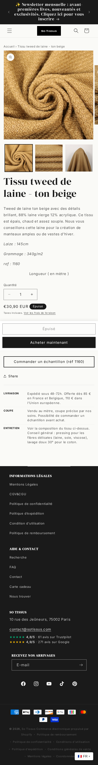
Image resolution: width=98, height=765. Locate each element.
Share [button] (13, 376)
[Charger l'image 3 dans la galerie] (79, 158)
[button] (9, 31)
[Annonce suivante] (89, 12)
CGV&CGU (18, 494)
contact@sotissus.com (30, 629)
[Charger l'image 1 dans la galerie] (19, 158)
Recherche (18, 557)
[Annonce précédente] (9, 12)
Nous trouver (20, 596)
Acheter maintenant (49, 342)
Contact (16, 577)
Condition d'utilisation (27, 523)
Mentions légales (40, 756)
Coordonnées (65, 756)
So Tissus (29, 729)
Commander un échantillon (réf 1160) (49, 361)
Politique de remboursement (32, 533)
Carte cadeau (20, 587)
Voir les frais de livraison (40, 312)
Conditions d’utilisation (73, 742)
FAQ (13, 567)
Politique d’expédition (27, 513)
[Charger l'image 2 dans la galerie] (49, 158)
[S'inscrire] (81, 664)
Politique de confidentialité (31, 504)
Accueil (9, 46)
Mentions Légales (24, 484)
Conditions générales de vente (69, 749)
